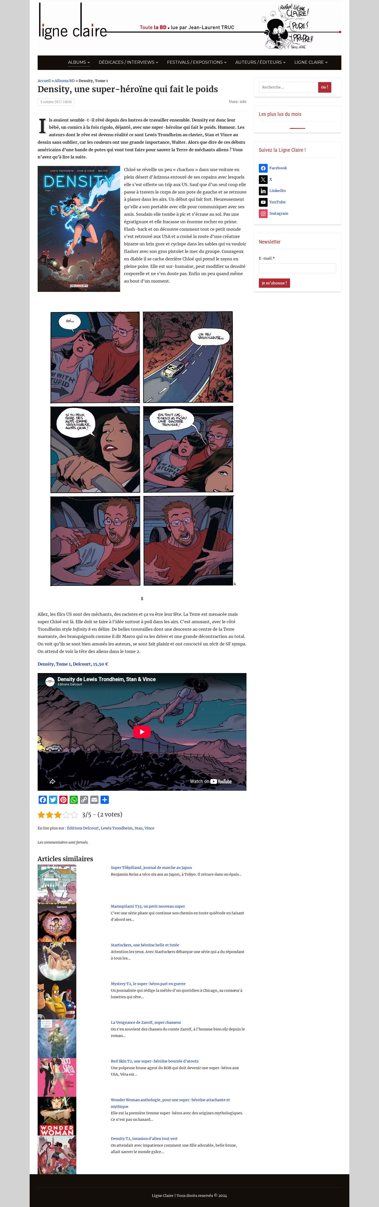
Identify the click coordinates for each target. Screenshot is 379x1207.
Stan (139, 828)
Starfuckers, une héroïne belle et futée (145, 945)
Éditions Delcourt (83, 828)
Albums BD (65, 80)
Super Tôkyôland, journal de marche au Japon (151, 867)
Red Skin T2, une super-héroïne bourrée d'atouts (155, 1061)
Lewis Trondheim (117, 828)
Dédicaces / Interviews (126, 62)
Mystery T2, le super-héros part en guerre (148, 983)
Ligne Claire (309, 62)
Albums (77, 62)
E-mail (267, 258)
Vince (149, 828)
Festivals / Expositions (195, 62)
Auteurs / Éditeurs (258, 62)
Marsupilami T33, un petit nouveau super (148, 906)
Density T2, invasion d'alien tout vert (144, 1138)
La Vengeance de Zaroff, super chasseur (146, 1022)
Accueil (44, 80)
